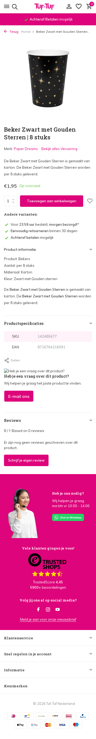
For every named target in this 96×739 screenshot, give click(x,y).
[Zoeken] (14, 6)
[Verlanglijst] (79, 6)
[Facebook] (38, 610)
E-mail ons (18, 396)
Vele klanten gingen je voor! (48, 548)
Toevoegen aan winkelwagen (51, 201)
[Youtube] (57, 610)
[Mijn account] (68, 7)
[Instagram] (48, 610)
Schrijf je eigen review (26, 460)
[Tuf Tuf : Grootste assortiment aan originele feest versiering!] (48, 6)
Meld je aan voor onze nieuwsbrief (48, 619)
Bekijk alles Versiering (59, 149)
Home (26, 32)
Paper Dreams (26, 149)
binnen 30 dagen (44, 231)
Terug (13, 32)
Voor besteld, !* (45, 224)
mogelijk (32, 237)
